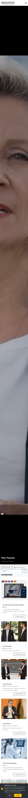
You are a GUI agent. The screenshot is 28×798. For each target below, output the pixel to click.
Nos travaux (7, 567)
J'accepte (18, 795)
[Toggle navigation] (25, 3)
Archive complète (20, 567)
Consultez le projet (19, 616)
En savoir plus (18, 791)
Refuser (10, 795)
